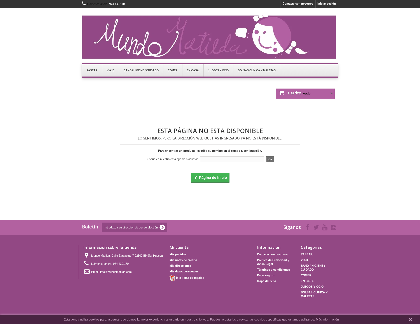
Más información (327, 319)
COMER (306, 275)
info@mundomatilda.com (116, 271)
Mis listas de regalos (189, 277)
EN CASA (307, 281)
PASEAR (306, 254)
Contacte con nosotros (298, 3)
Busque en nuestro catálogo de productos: (172, 159)
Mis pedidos (178, 254)
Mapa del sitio (266, 281)
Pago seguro (265, 275)
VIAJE (305, 260)
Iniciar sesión (326, 3)
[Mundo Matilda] (210, 35)
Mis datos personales (184, 271)
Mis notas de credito (183, 260)
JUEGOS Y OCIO (312, 286)
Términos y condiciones (273, 269)
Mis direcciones (180, 265)
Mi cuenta (179, 247)
